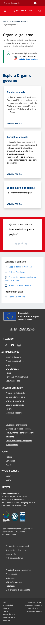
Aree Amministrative (15, 360)
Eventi (8, 479)
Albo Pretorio (11, 573)
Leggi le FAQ (11, 553)
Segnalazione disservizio (16, 549)
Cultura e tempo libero (15, 396)
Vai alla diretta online (28, 59)
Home (5, 21)
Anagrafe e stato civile (15, 392)
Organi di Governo (13, 356)
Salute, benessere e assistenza (19, 440)
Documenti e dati (13, 380)
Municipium (33, 608)
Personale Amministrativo (17, 376)
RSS (4, 602)
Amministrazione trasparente (18, 569)
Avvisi (8, 464)
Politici (9, 372)
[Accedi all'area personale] (35, 3)
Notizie (9, 456)
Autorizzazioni (12, 444)
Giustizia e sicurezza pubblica (18, 428)
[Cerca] (39, 10)
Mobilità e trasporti (14, 412)
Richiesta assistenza (14, 557)
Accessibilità (7, 605)
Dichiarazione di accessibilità (18, 589)
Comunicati (10, 460)
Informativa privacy (14, 581)
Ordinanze (10, 577)
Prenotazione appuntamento (18, 545)
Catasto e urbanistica (15, 404)
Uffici (8, 364)
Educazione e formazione (16, 424)
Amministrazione (19, 21)
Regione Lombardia (12, 2)
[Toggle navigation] (5, 10)
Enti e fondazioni (13, 368)
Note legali (10, 585)
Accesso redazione (34, 611)
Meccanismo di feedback (9, 619)
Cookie (5, 611)
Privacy (5, 608)
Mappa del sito (8, 614)
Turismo (9, 408)
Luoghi (9, 475)
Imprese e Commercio (15, 400)
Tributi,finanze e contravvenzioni (20, 432)
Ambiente (10, 436)
